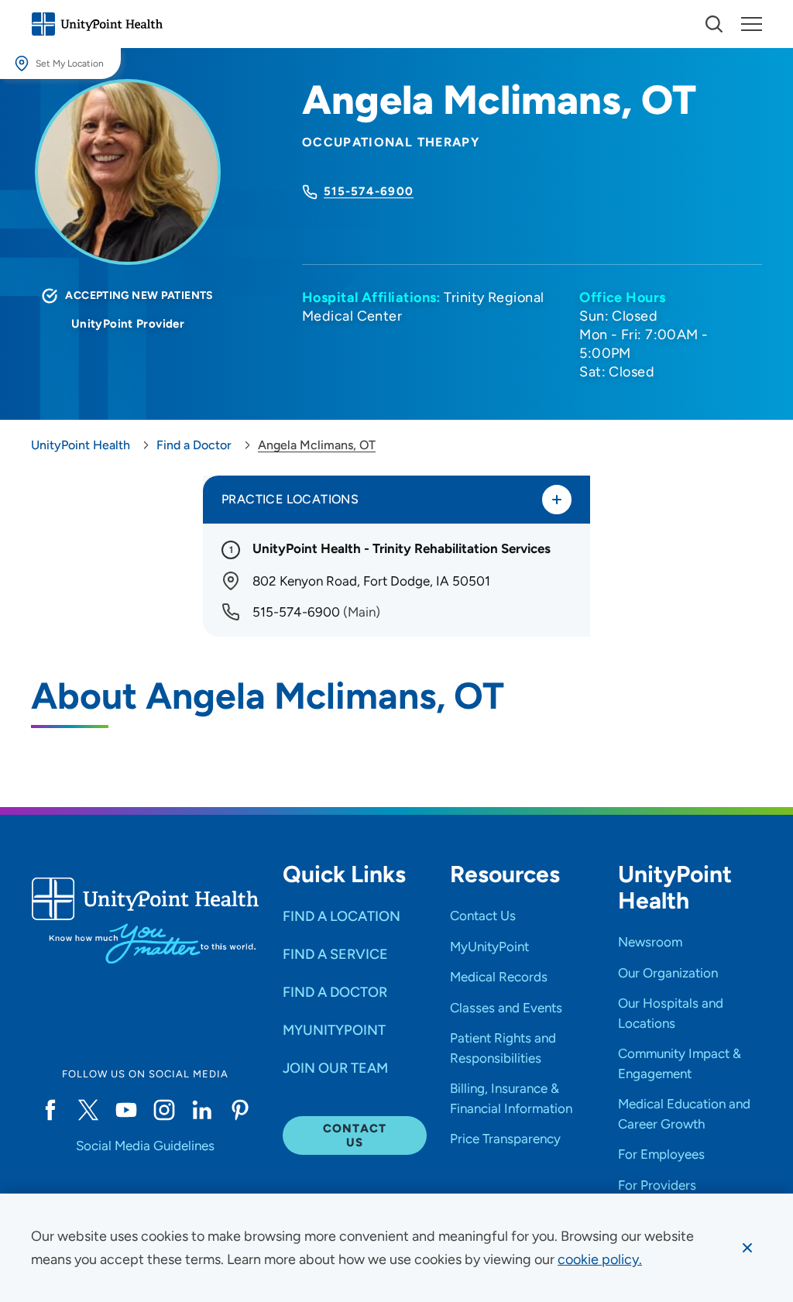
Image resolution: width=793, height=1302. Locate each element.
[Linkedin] (201, 1110)
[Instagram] (163, 1110)
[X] (87, 1110)
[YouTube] (125, 1110)
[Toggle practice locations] (557, 499)
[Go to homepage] (97, 24)
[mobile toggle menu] (714, 24)
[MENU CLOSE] (751, 24)
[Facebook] (50, 1110)
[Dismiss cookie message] (747, 1247)
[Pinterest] (240, 1110)
